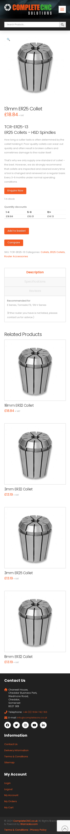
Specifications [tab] (35, 281)
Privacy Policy (38, 829)
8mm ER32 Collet (18, 656)
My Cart (8, 807)
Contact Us (11, 744)
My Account (11, 795)
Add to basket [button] (36, 478)
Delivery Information (16, 750)
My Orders (10, 801)
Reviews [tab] (35, 291)
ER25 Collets (57, 252)
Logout (8, 789)
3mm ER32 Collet (18, 489)
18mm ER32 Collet (19, 405)
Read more (35, 394)
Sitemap (9, 762)
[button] (62, 9)
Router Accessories (16, 256)
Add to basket (16, 231)
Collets (45, 252)
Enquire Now (15, 190)
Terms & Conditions (16, 756)
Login (7, 783)
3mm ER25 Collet (18, 572)
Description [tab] (35, 272)
